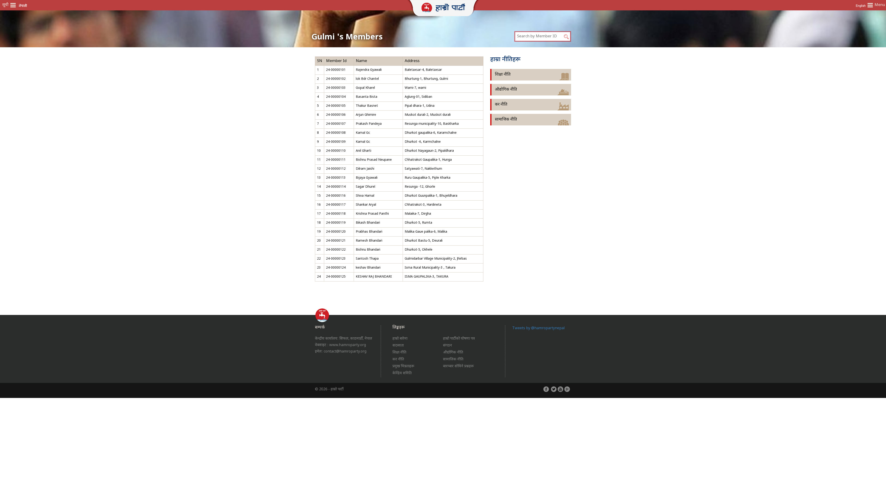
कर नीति (501, 104)
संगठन (447, 345)
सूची (5, 5)
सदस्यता (398, 345)
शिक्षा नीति (503, 74)
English (860, 5)
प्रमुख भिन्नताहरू (403, 366)
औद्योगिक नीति (506, 89)
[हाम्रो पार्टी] (443, 7)
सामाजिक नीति (506, 119)
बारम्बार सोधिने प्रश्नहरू (458, 366)
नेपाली (23, 5)
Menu (879, 5)
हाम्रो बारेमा (399, 338)
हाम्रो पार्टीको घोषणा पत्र (459, 338)
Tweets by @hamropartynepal (538, 328)
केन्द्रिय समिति (402, 373)
